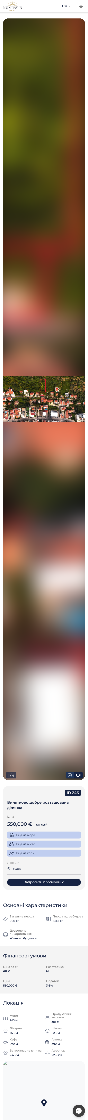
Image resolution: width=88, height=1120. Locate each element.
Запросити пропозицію (44, 882)
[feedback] (79, 1111)
